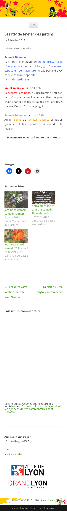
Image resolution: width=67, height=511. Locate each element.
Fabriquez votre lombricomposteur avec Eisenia (16, 292)
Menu (33, 24)
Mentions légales (13, 453)
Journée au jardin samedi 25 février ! (16, 246)
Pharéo (24, 508)
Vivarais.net (50, 508)
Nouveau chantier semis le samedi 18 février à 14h (43, 209)
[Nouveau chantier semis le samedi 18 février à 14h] (43, 197)
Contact (8, 449)
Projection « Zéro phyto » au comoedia (50, 292)
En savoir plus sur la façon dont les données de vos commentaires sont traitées (32, 409)
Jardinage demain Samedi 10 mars (15, 211)
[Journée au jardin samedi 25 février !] (16, 236)
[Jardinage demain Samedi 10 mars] (16, 199)
